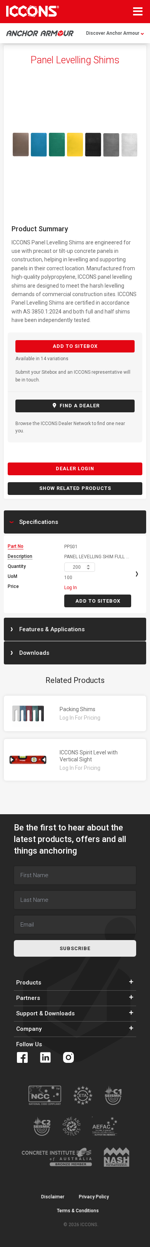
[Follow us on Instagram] (68, 1057)
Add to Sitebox (75, 346)
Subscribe (75, 948)
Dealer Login (75, 468)
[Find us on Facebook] (22, 1057)
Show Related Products (75, 488)
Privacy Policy (94, 1197)
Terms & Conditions (78, 1210)
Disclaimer (52, 1197)
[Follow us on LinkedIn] (45, 1057)
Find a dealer (79, 405)
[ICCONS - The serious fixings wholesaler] (32, 11)
